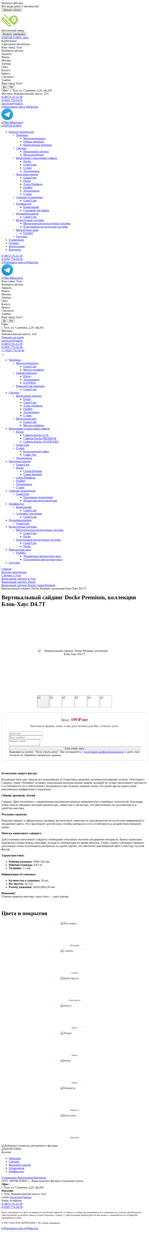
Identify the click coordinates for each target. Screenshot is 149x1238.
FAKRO (28, 233)
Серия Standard (32, 474)
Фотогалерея (17, 246)
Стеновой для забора (36, 210)
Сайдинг (21, 148)
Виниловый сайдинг (36, 151)
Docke (27, 161)
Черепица (22, 135)
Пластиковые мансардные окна (42, 559)
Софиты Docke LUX (36, 435)
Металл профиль (33, 369)
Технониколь (31, 171)
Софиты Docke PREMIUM (39, 438)
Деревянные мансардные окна (42, 556)
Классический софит (36, 451)
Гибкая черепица (33, 141)
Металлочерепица (34, 138)
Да (4, 87)
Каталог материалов (21, 131)
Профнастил (23, 203)
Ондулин (21, 236)
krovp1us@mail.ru (12, 103)
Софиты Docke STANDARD (41, 441)
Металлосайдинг (33, 154)
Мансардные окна (27, 230)
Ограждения (16, 1168)
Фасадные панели (27, 174)
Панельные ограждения (38, 497)
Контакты (15, 249)
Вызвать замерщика (14, 34)
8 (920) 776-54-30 (12, 100)
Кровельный (31, 207)
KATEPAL (29, 382)
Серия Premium (32, 471)
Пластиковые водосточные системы (45, 226)
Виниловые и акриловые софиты (36, 158)
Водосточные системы (30, 220)
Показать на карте (12, 337)
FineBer (28, 187)
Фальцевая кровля (27, 213)
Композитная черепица (37, 144)
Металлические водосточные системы (47, 223)
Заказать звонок (12, 10)
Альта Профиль (33, 184)
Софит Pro (29, 454)
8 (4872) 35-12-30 (12, 96)
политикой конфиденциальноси (104, 751)
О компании (16, 239)
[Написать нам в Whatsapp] (74, 1228)
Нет (11, 87)
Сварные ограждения (29, 197)
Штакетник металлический (40, 500)
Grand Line (30, 164)
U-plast (27, 167)
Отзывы (14, 243)
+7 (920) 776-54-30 (12, 350)
